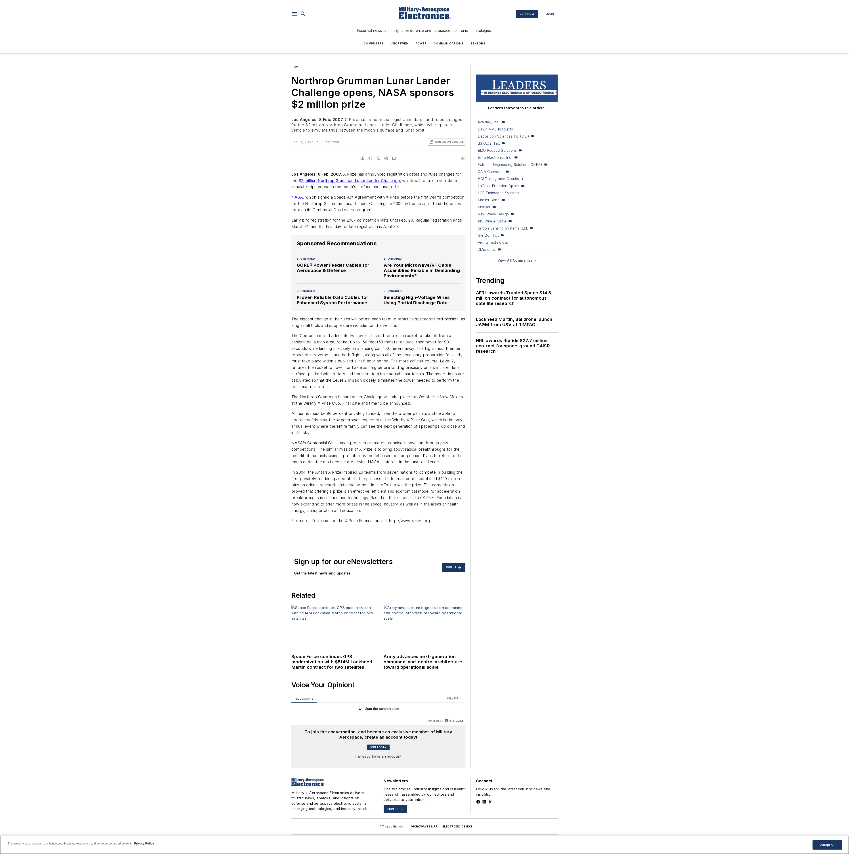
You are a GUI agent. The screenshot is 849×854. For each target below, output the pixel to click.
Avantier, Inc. (489, 122)
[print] (463, 158)
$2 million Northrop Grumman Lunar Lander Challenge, (350, 180)
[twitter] (378, 158)
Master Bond (488, 200)
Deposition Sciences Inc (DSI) (503, 136)
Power (421, 43)
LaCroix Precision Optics (498, 186)
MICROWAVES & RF (424, 826)
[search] (303, 14)
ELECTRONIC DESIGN (457, 826)
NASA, (297, 197)
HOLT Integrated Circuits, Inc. (503, 178)
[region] (378, 710)
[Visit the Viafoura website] (453, 720)
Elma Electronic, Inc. (495, 157)
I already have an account (378, 756)
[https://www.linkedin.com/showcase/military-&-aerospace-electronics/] (484, 802)
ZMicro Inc (487, 249)
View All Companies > (516, 260)
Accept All (827, 844)
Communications (449, 43)
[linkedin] (370, 158)
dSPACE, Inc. (489, 143)
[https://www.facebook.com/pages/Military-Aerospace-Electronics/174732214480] (478, 802)
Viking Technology (493, 242)
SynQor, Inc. (488, 235)
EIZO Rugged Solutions (497, 150)
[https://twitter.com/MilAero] (490, 802)
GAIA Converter (491, 171)
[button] (294, 14)
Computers (374, 43)
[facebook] (362, 158)
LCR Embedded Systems (498, 193)
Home (295, 67)
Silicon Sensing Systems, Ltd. (503, 228)
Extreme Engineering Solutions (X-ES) (510, 164)
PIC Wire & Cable (492, 221)
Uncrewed (399, 43)
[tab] (304, 698)
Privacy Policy (144, 843)
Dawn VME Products (495, 129)
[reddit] (386, 158)
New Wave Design (493, 214)
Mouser (484, 207)
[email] (394, 158)
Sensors (477, 43)
